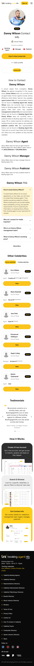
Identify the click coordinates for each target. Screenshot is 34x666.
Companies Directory (10, 630)
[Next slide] (31, 417)
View (17, 283)
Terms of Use (8, 609)
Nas (3, 568)
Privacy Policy (8, 613)
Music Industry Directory (11, 600)
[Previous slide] (3, 417)
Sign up (24, 3)
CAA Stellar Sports (21, 149)
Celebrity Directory (9, 579)
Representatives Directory (12, 583)
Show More (17, 246)
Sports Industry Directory (11, 634)
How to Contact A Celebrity (12, 622)
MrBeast (7, 568)
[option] (17, 417)
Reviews (6, 605)
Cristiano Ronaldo (16, 568)
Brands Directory (9, 596)
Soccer (17, 28)
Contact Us (7, 618)
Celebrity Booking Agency (12, 575)
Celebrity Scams (9, 626)
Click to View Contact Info (17, 56)
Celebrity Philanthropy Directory (13, 592)
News (5, 639)
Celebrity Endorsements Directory (14, 588)
